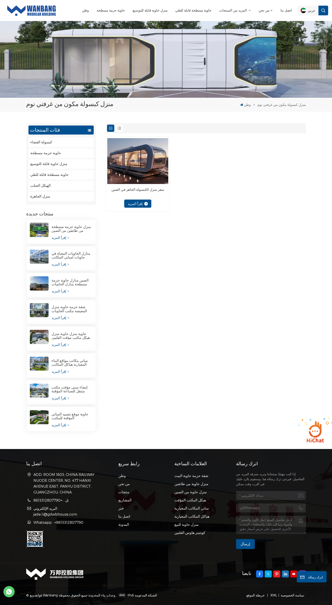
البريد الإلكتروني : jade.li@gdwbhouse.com (55, 511)
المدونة (123, 524)
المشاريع (124, 500)
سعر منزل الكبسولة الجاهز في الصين (137, 189)
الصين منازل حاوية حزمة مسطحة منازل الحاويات (70, 282)
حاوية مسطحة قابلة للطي (193, 10)
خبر (121, 508)
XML (273, 595)
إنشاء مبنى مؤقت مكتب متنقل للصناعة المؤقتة (69, 389)
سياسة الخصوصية (292, 595)
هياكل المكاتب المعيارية (191, 516)
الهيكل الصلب (40, 185)
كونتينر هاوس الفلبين (189, 532)
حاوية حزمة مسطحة (111, 10)
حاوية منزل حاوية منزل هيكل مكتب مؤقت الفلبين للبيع (70, 336)
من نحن (264, 10)
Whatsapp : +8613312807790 (58, 522)
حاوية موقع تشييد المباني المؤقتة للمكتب (69, 416)
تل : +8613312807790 (51, 500)
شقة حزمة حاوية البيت (191, 475)
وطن (85, 10)
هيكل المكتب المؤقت (190, 500)
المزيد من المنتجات (233, 10)
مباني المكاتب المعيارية (191, 508)
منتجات (123, 492)
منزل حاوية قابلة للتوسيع (150, 10)
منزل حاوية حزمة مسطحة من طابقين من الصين (71, 229)
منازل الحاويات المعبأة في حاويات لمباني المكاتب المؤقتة (70, 255)
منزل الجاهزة (40, 196)
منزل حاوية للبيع (186, 524)
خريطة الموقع (256, 595)
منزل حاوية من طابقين (191, 484)
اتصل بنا (286, 10)
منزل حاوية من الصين (190, 492)
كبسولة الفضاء (41, 142)
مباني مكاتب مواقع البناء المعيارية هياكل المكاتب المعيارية (69, 362)
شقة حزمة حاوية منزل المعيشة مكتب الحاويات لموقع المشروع (69, 309)
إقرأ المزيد (59, 237)
